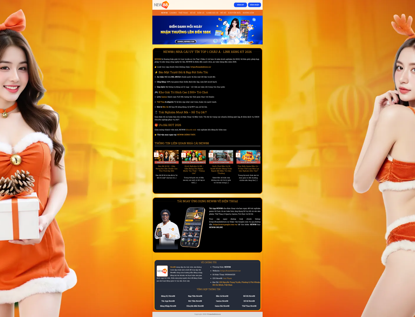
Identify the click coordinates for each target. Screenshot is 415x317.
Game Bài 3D (212, 13)
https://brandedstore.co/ (201, 67)
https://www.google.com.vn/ (225, 224)
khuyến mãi (191, 130)
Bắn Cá (200, 13)
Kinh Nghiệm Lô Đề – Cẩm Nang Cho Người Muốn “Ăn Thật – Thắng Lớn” (232, 169)
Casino (173, 13)
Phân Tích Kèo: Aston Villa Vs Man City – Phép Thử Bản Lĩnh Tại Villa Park (177, 169)
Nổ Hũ (223, 13)
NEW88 (164, 13)
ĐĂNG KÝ (240, 5)
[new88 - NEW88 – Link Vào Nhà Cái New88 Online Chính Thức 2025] (165, 5)
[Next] (261, 171)
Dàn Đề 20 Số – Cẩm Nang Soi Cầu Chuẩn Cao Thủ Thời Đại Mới (205, 168)
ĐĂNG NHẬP (254, 5)
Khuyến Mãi (234, 13)
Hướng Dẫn (248, 13)
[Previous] (154, 171)
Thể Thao (183, 13)
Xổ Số (193, 13)
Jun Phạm (227, 278)
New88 (173, 267)
